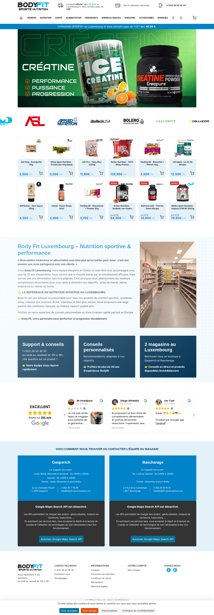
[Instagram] (175, 570)
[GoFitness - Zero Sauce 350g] (31, 192)
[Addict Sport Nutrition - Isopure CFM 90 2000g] (182, 192)
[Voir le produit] (40, 173)
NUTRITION (45, 17)
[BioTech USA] (160, 184)
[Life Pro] (99, 140)
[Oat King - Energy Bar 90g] (31, 149)
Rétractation (97, 582)
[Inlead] (69, 184)
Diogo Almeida (96, 400)
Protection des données (103, 574)
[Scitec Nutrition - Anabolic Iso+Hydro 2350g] (122, 192)
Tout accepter (69, 610)
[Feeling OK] (160, 140)
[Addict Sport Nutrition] (190, 184)
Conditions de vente (101, 578)
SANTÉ (58, 17)
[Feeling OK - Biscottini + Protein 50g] (152, 149)
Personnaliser (109, 610)
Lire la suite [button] (84, 427)
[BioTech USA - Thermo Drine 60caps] (152, 192)
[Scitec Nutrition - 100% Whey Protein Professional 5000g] (122, 149)
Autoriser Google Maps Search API (61, 539)
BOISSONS (130, 17)
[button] (193, 414)
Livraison (95, 570)
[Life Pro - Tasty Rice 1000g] (91, 149)
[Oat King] (38, 140)
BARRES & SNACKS (111, 17)
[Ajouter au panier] (192, 173)
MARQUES (163, 17)
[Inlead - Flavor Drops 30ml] (61, 192)
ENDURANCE (91, 17)
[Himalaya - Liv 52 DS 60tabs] (182, 149)
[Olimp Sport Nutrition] (69, 140)
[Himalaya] (190, 140)
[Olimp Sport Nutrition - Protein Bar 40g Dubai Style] (61, 149)
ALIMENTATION (73, 17)
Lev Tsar (135, 400)
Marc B (178, 400)
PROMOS (31, 17)
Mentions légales (99, 586)
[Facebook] (169, 570)
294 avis (46, 417)
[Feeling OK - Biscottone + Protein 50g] (91, 192)
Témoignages (60, 578)
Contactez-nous (62, 574)
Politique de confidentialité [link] (138, 610)
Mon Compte (134, 570)
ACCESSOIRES (146, 17)
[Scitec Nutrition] (129, 140)
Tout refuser (89, 610)
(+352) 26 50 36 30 (64, 570)
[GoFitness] (38, 184)
